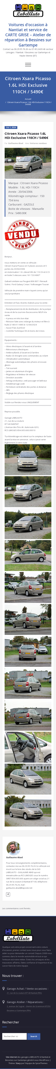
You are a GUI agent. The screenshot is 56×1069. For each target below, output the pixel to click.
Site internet (11, 1057)
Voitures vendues (38, 143)
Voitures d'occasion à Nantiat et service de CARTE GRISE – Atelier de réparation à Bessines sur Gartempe (28, 35)
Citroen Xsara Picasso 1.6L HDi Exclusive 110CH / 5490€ (29, 103)
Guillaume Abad (15, 143)
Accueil (28, 99)
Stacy (18, 1063)
